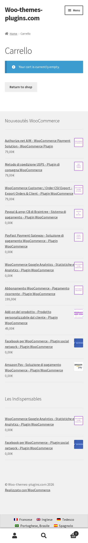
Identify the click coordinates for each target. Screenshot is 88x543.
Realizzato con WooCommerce (27, 490)
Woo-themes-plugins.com (23, 13)
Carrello (68, 532)
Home (13, 34)
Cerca (44, 535)
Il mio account (14, 535)
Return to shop (21, 87)
